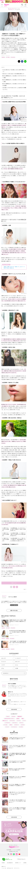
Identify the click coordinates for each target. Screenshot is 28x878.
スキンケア (3, 658)
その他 (16, 668)
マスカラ (12, 649)
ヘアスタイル (7, 722)
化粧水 (11, 724)
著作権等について (18, 862)
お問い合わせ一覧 (10, 868)
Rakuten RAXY (7, 5)
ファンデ (7, 726)
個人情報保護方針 (10, 862)
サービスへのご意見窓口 (16, 849)
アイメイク (8, 55)
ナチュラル (13, 57)
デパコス (22, 724)
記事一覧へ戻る (14, 610)
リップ (24, 720)
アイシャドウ (12, 720)
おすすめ (7, 649)
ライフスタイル (14, 726)
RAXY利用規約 (9, 849)
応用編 (7, 638)
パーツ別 (7, 57)
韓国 (22, 718)
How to (3, 57)
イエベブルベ (15, 722)
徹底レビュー (5, 720)
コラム (2, 668)
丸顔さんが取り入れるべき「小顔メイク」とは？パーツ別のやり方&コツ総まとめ (14, 267)
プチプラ (21, 722)
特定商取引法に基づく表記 (13, 851)
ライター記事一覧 (14, 605)
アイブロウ (12, 638)
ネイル (16, 665)
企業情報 (3, 862)
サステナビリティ (17, 868)
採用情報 (24, 862)
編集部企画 (19, 716)
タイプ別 (20, 726)
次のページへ (14, 583)
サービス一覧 (4, 868)
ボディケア (17, 661)
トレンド (18, 720)
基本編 (18, 718)
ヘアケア (3, 665)
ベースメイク (18, 658)
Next (25, 589)
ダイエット (16, 724)
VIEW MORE (14, 709)
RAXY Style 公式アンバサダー (9, 718)
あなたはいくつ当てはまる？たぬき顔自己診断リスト (13, 73)
